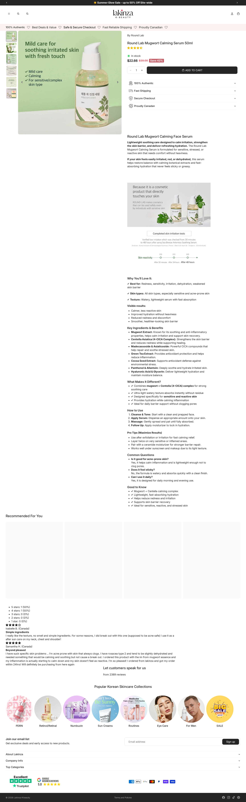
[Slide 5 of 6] (11, 82)
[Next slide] (118, 82)
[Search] (18, 14)
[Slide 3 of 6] (11, 59)
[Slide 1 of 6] (11, 36)
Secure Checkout (144, 98)
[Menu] (9, 13)
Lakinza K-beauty (22, 797)
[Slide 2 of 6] (11, 48)
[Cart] (238, 14)
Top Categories (15, 767)
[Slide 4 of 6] (11, 70)
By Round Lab (135, 35)
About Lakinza (14, 754)
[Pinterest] (238, 797)
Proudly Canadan (144, 105)
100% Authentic (143, 83)
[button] (135, 47)
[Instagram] (228, 797)
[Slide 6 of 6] (11, 93)
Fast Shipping (142, 90)
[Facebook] (223, 797)
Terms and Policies (123, 797)
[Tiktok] (233, 797)
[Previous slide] (21, 82)
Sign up (230, 741)
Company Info (14, 760)
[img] (13, 624)
